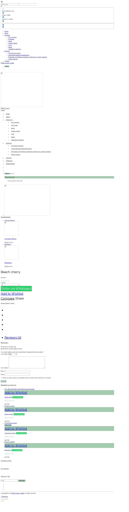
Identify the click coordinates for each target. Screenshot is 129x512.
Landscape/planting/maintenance (18, 55)
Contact (7, 61)
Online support (12, 59)
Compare (7, 298)
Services (7, 51)
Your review (5, 368)
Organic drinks (12, 43)
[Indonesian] (10, 164)
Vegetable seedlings (14, 49)
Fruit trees (11, 39)
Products (7, 35)
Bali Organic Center (18, 493)
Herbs (10, 41)
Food (10, 45)
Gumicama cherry (10, 433)
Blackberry (8, 263)
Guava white (8, 397)
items (7, 66)
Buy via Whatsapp (17, 397)
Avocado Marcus (10, 239)
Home (6, 31)
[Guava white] (19, 389)
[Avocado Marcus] (12, 235)
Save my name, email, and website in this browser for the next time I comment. (27, 378)
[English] (9, 161)
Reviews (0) (13, 337)
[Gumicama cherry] (11, 423)
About (6, 33)
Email (3, 374)
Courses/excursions (14, 53)
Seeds (10, 47)
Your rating (4, 354)
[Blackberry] (12, 259)
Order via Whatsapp (16, 288)
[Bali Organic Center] (7, 63)
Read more (8, 425)
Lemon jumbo (9, 414)
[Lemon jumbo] (10, 406)
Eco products (12, 37)
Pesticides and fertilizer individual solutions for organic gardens (27, 57)
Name (3, 371)
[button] (16, 289)
